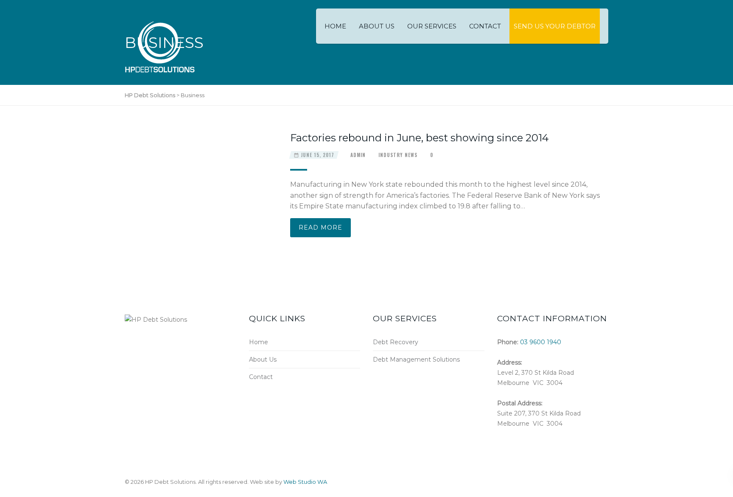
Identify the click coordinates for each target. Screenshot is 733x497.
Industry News (397, 155)
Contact (485, 26)
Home (335, 26)
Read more (320, 227)
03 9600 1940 (540, 342)
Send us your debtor (555, 26)
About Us (376, 26)
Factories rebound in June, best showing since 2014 (419, 138)
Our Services (431, 26)
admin (358, 155)
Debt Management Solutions (416, 359)
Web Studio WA (305, 481)
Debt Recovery (395, 342)
